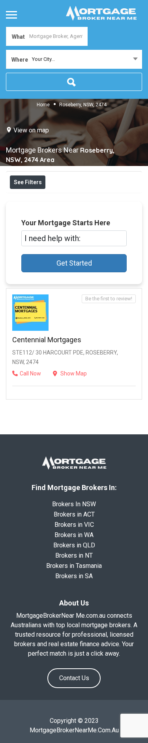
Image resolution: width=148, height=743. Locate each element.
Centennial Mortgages (46, 340)
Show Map (73, 373)
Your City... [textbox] (43, 59)
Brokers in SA (74, 576)
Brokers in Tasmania (74, 566)
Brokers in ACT (74, 514)
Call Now (30, 373)
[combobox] (74, 59)
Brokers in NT (74, 555)
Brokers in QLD (74, 545)
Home (43, 104)
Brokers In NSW (74, 504)
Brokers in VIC (74, 524)
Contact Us (74, 678)
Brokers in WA (74, 535)
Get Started (74, 263)
